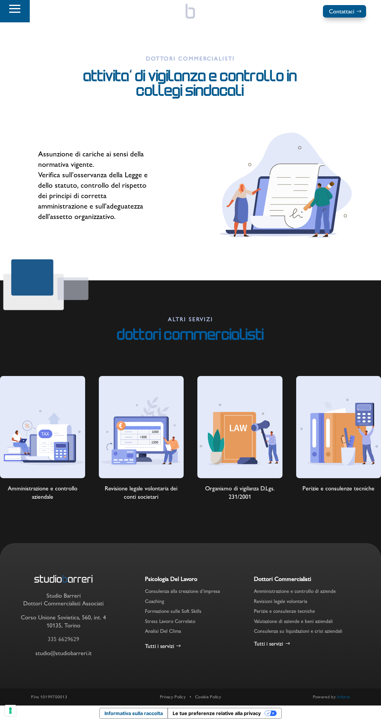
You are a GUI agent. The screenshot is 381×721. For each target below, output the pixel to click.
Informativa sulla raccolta (133, 713)
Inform (343, 697)
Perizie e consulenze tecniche (338, 488)
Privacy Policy (173, 697)
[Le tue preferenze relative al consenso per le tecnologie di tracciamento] (10, 710)
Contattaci (341, 11)
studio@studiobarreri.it (63, 653)
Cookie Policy (208, 697)
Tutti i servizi (159, 646)
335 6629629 (63, 639)
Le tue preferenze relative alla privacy (217, 713)
